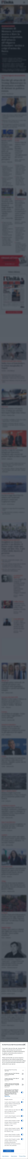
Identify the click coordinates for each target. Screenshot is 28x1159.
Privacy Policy (22, 1156)
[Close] (25, 1044)
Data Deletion (5, 1156)
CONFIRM (8, 1150)
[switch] (22, 1074)
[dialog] (14, 1100)
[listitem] (14, 1070)
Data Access (14, 1156)
